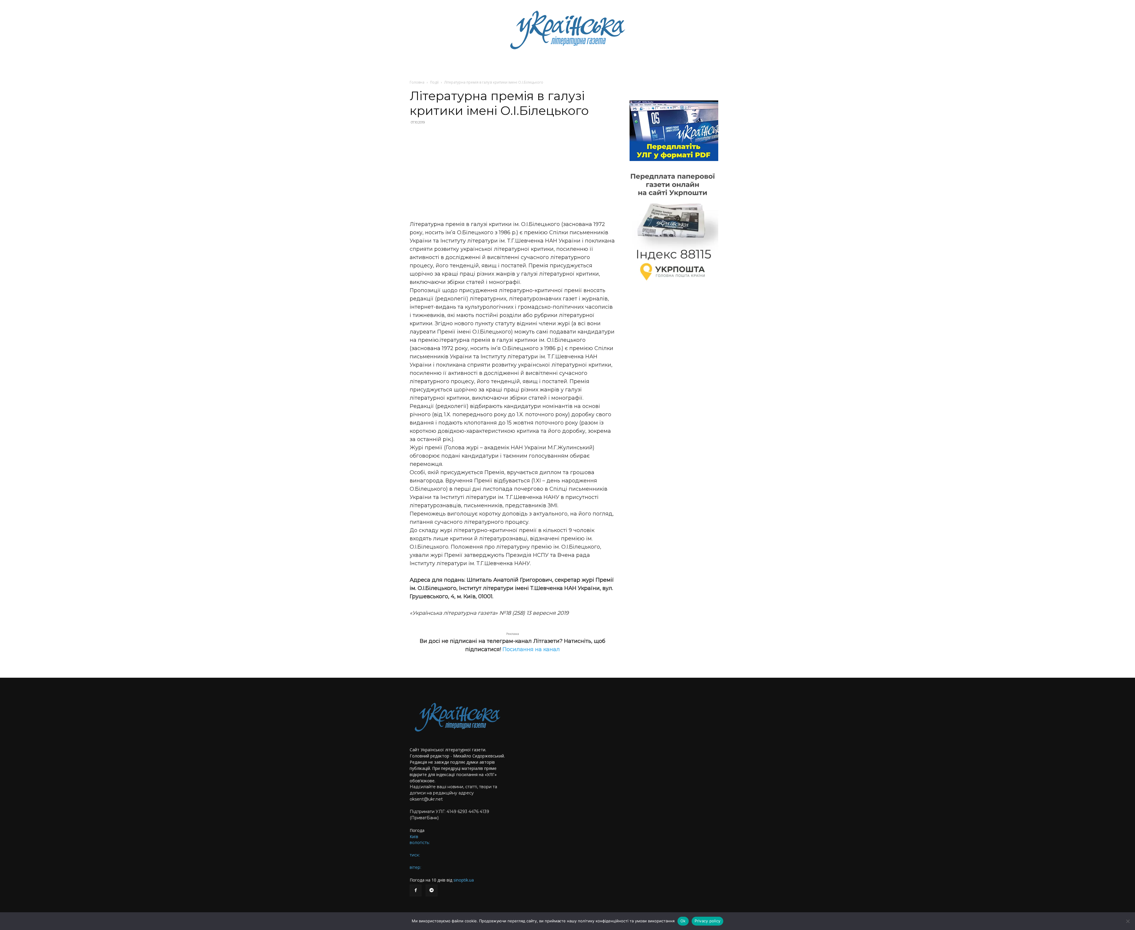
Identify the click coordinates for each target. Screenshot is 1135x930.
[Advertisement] (512, 172)
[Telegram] (431, 890)
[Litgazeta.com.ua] (567, 29)
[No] (1128, 921)
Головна (417, 82)
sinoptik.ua (463, 880)
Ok (683, 920)
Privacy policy (708, 920)
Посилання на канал (531, 649)
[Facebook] (415, 890)
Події (434, 82)
